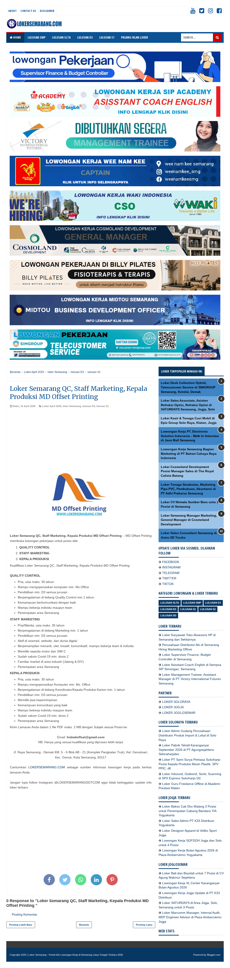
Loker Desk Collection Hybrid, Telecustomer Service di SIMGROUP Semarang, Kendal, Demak (188, 387)
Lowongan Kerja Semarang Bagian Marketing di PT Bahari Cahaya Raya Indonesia (189, 453)
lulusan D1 (213, 602)
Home (17, 37)
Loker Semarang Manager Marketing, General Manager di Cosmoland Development (189, 520)
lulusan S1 (102, 406)
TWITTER (169, 578)
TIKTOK (168, 584)
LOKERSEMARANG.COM (46, 767)
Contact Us (28, 11)
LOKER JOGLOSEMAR (178, 713)
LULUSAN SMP (36, 37)
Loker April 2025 (51, 406)
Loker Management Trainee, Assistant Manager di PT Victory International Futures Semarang (190, 679)
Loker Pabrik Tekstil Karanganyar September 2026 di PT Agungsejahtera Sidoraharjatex (186, 749)
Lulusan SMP (192, 602)
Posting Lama (144, 924)
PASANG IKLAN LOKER (134, 37)
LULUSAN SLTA (61, 37)
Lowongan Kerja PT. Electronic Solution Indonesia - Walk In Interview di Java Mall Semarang (190, 436)
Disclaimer (47, 11)
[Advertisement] (81, 441)
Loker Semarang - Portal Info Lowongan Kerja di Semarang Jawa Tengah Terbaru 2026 (75, 954)
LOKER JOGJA (173, 707)
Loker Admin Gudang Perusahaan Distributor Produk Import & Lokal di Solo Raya (187, 735)
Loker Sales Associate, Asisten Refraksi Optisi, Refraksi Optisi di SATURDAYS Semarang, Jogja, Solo (188, 405)
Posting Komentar (24, 914)
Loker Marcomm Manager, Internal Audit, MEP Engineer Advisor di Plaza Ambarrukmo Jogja (190, 917)
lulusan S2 (208, 609)
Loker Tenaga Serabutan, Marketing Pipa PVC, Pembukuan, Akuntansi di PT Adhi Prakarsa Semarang (188, 489)
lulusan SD (168, 615)
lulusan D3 (88, 406)
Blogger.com (213, 954)
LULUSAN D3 (85, 37)
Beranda (84, 924)
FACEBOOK (170, 562)
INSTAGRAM (171, 567)
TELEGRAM (170, 573)
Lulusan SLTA (169, 602)
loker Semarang (72, 406)
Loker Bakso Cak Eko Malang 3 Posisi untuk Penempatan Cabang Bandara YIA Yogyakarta (187, 811)
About (12, 11)
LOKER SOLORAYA (176, 702)
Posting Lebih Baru (20, 924)
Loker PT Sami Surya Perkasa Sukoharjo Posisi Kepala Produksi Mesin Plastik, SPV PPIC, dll (189, 764)
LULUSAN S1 (106, 37)
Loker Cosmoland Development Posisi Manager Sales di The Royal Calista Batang (187, 471)
